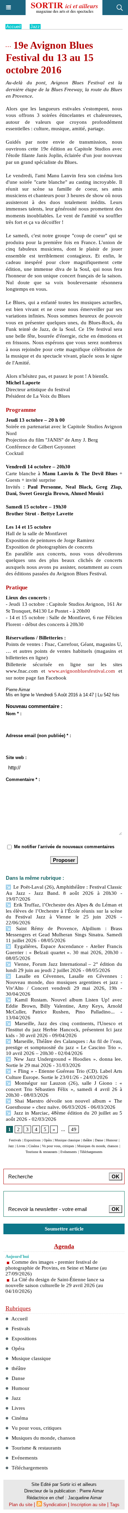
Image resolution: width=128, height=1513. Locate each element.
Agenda (64, 1246)
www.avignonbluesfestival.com (81, 671)
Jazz (35, 26)
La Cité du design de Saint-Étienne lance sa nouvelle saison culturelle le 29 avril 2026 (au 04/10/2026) (54, 1285)
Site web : (16, 757)
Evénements (68, 1152)
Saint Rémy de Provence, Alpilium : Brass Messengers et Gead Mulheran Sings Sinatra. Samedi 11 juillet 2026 (64, 934)
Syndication (55, 1504)
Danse (99, 1140)
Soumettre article (64, 1229)
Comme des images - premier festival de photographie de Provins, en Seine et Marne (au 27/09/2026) (56, 1267)
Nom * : (14, 713)
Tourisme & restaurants (41, 1152)
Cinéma (33, 1146)
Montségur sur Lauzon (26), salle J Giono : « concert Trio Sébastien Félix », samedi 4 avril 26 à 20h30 (64, 1089)
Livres (21, 1146)
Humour (111, 1140)
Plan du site (20, 1504)
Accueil (13, 26)
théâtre (87, 1140)
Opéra (48, 1140)
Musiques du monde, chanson (97, 1146)
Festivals (15, 1140)
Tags (114, 1504)
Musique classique (67, 1140)
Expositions (32, 1140)
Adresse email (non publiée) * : (38, 735)
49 (73, 1129)
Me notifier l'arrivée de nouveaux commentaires (64, 846)
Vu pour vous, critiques (58, 1146)
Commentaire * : (23, 779)
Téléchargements (91, 1152)
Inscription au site (88, 1504)
